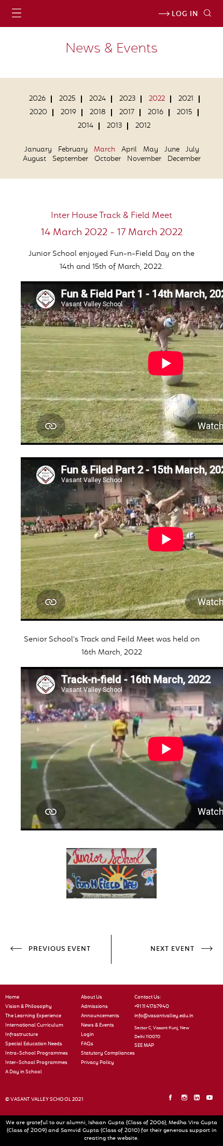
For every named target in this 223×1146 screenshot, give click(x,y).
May (150, 150)
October (107, 159)
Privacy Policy (97, 1063)
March (104, 150)
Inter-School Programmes (36, 1063)
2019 (68, 112)
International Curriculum (34, 1025)
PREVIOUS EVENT (60, 949)
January (38, 150)
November (144, 159)
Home (12, 997)
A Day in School (23, 1072)
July (192, 150)
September (70, 159)
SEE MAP (144, 1045)
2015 (184, 112)
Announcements (100, 1016)
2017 (126, 112)
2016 (155, 112)
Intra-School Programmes (36, 1053)
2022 (157, 99)
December (184, 159)
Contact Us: (147, 997)
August (34, 159)
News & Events (97, 1025)
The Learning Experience (33, 1016)
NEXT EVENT (172, 949)
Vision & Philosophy (28, 1006)
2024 (97, 99)
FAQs (87, 1044)
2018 (98, 112)
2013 (114, 126)
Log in (184, 14)
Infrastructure (21, 1035)
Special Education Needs (33, 1044)
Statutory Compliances (104, 1053)
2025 (67, 99)
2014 (85, 126)
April (129, 150)
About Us (91, 997)
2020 (38, 112)
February (73, 150)
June (171, 150)
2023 (127, 99)
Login (87, 1035)
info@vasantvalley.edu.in (163, 1016)
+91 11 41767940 (151, 1006)
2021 (185, 99)
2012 (142, 126)
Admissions (94, 1006)
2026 (37, 99)
